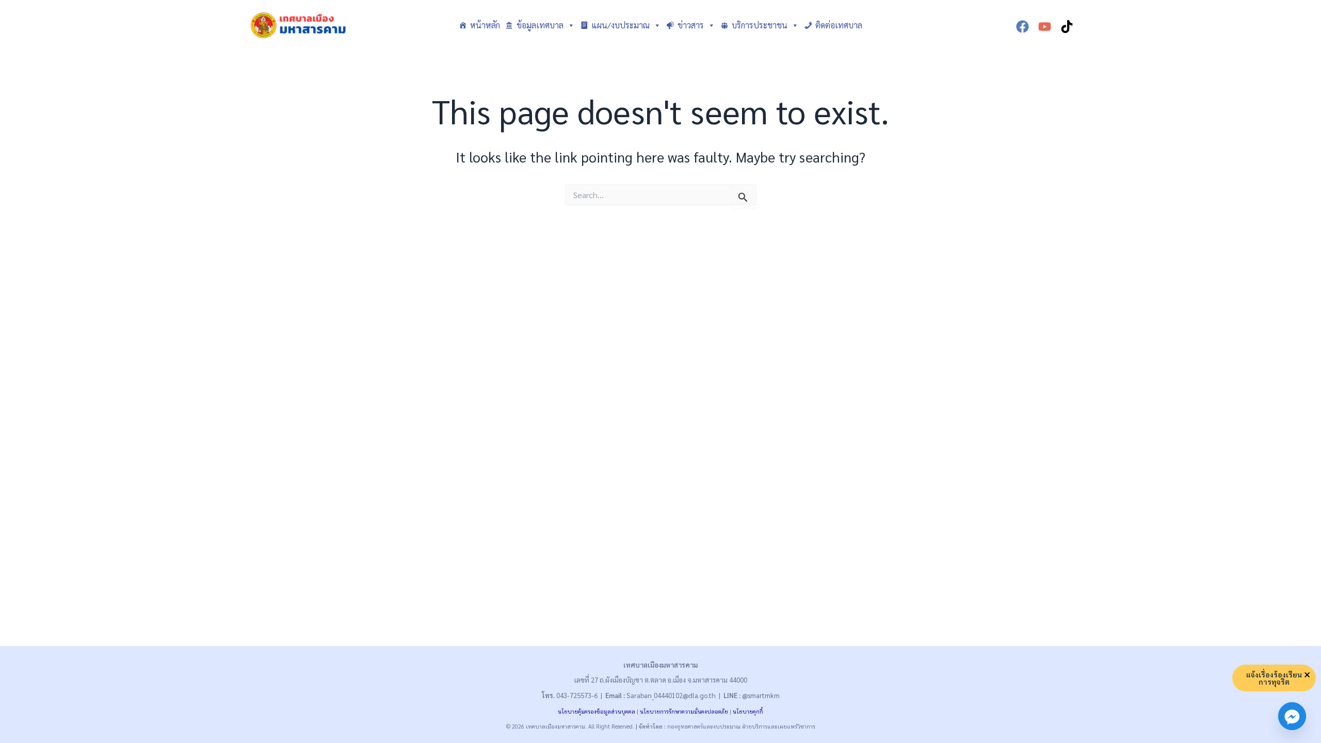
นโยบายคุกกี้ (748, 711)
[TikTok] (1066, 26)
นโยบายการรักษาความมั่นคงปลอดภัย (684, 711)
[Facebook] (1022, 26)
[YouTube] (1044, 26)
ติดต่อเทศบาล (838, 25)
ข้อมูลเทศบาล (540, 25)
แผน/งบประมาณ (620, 25)
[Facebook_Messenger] (1292, 716)
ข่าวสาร (691, 25)
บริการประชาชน (759, 25)
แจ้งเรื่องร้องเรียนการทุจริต (1274, 678)
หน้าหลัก (485, 25)
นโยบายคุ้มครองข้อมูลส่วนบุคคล (596, 711)
